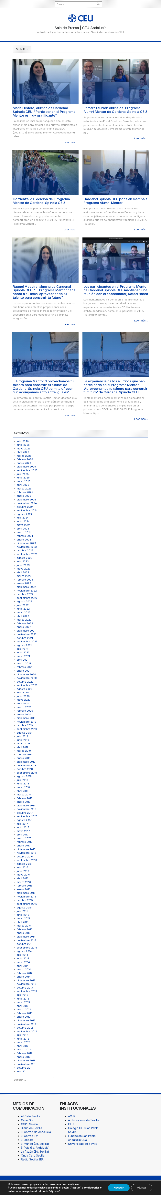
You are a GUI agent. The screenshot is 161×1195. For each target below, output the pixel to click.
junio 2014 (23, 958)
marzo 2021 (24, 663)
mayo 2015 (23, 918)
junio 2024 (23, 521)
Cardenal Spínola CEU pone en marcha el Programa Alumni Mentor (115, 201)
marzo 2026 (24, 455)
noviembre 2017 (26, 809)
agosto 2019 (24, 732)
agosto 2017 (24, 820)
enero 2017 (23, 845)
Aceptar (119, 1188)
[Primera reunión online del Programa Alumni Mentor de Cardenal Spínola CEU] (115, 81)
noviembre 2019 (26, 721)
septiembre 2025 (27, 470)
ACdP (71, 1116)
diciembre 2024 (26, 499)
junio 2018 (23, 783)
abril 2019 (22, 747)
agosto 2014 (24, 951)
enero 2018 (23, 801)
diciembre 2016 (26, 849)
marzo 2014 (24, 969)
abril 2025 (23, 484)
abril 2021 (22, 659)
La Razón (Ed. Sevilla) (35, 1151)
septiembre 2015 (27, 903)
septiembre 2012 (27, 1031)
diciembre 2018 (26, 761)
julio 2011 (22, 1071)
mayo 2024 (23, 524)
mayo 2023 (23, 568)
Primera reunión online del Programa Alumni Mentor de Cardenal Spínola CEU (115, 110)
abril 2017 (22, 834)
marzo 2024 (24, 532)
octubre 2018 (25, 768)
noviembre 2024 (27, 503)
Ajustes (141, 1188)
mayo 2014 (23, 962)
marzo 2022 (24, 619)
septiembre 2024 (27, 510)
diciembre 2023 (26, 543)
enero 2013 (23, 1016)
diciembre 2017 (26, 805)
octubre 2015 (25, 900)
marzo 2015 (24, 925)
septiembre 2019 (27, 728)
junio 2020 (23, 696)
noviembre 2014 (26, 940)
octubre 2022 (25, 594)
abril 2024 (23, 528)
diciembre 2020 (26, 674)
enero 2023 (24, 583)
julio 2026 (23, 441)
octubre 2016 (25, 856)
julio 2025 (23, 474)
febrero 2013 (24, 1013)
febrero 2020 (25, 710)
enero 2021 (23, 670)
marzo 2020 (24, 707)
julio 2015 (22, 911)
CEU (71, 1124)
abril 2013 (22, 1005)
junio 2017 (23, 827)
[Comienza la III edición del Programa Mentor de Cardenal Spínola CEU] (45, 172)
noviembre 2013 (26, 983)
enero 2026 (24, 463)
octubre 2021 (25, 637)
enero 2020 (24, 714)
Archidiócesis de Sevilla (83, 1120)
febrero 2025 (25, 492)
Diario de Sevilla (31, 1128)
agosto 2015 (24, 907)
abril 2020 (23, 703)
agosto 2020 (24, 688)
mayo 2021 (23, 656)
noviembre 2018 (26, 765)
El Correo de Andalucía (36, 1132)
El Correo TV (29, 1135)
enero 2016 (23, 889)
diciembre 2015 (26, 892)
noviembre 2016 (26, 852)
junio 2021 (23, 652)
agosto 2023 (24, 557)
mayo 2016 (23, 874)
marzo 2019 (24, 750)
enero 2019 (23, 758)
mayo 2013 (23, 1002)
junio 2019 (23, 739)
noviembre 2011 (26, 1064)
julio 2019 (22, 736)
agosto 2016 (24, 863)
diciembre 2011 (26, 1060)
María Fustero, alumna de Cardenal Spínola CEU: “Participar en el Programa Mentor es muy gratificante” (44, 111)
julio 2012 (22, 1034)
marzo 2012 (24, 1049)
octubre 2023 (25, 550)
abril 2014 (22, 965)
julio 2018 (22, 779)
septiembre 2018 (27, 772)
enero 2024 (24, 539)
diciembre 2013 (26, 980)
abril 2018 (22, 790)
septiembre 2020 (27, 685)
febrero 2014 (24, 973)
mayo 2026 (23, 448)
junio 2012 (23, 1038)
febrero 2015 (24, 929)
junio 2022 (23, 608)
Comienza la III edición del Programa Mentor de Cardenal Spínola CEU (41, 201)
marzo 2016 (24, 882)
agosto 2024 (24, 514)
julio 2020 (23, 692)
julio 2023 (23, 561)
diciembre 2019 (26, 717)
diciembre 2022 (26, 586)
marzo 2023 (24, 575)
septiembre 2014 (27, 947)
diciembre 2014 (26, 936)
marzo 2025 (24, 488)
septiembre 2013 (27, 991)
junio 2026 (23, 444)
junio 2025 (23, 477)
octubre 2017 (25, 812)
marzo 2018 (24, 794)
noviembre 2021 (26, 634)
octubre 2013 (25, 987)
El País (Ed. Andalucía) (35, 1147)
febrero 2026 (25, 459)
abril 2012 (22, 1045)
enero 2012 (23, 1056)
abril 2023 (23, 572)
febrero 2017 (24, 841)
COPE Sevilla (29, 1124)
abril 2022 (23, 616)
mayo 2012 (23, 1042)
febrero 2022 (25, 623)
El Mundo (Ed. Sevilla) (35, 1143)
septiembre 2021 (27, 641)
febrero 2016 (24, 885)
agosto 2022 (24, 601)
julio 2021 (22, 648)
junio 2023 (23, 565)
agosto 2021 (24, 645)
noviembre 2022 (27, 590)
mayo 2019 (23, 743)
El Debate (27, 1139)
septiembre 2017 (27, 816)
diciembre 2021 (26, 630)
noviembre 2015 (26, 896)
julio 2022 (23, 605)
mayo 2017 (23, 831)
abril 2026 (23, 452)
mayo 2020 (23, 699)
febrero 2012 (24, 1053)
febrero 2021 (24, 666)
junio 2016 (23, 871)
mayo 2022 (23, 612)
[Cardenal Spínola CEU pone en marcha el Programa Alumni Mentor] (115, 172)
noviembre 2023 (27, 546)
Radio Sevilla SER (32, 1159)
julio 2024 (23, 517)
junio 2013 (23, 998)
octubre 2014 (25, 943)
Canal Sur (27, 1120)
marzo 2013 (24, 1009)
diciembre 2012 (26, 1020)
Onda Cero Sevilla (33, 1155)
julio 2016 (22, 867)
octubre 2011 (24, 1067)
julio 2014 (22, 954)
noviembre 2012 (26, 1024)
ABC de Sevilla (30, 1116)
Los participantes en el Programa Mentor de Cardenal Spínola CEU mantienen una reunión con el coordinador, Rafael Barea (115, 290)
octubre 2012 (25, 1027)
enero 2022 (24, 626)
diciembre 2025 (26, 466)
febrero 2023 (25, 579)
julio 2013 (22, 994)
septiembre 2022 (27, 597)
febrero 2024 (25, 535)
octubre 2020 (25, 681)
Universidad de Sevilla (82, 1143)
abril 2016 (22, 878)
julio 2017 (22, 823)
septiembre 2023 (27, 554)
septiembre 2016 (27, 860)
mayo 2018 (23, 787)
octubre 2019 (25, 725)
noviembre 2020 (27, 677)
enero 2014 (23, 976)
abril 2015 (22, 922)
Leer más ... (71, 142)
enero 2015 (23, 932)
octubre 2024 (25, 506)
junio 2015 (23, 914)
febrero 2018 (24, 798)
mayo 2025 (23, 481)
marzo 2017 (24, 838)
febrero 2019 (24, 754)
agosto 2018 (24, 776)
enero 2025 (24, 495)
